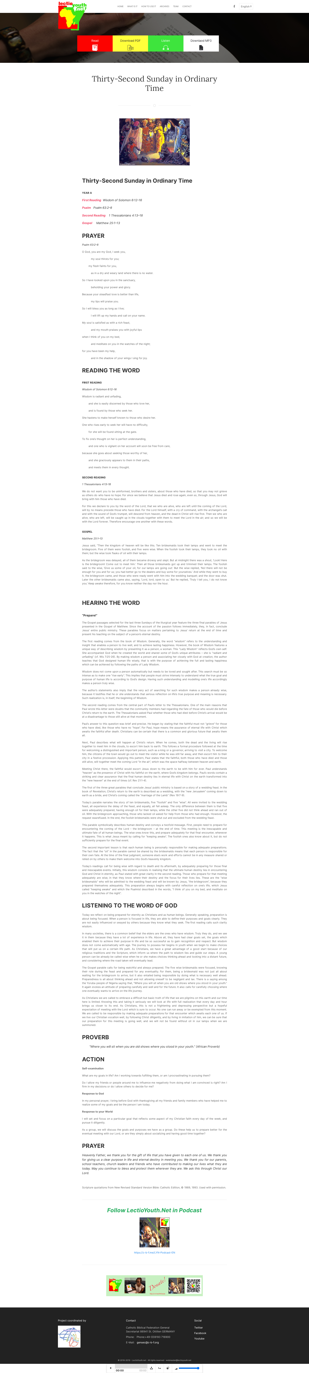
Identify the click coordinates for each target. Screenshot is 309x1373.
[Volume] (187, 1368)
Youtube (199, 1338)
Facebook (200, 1333)
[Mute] (168, 1368)
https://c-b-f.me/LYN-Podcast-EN (154, 1252)
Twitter (198, 1327)
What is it (132, 6)
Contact (187, 6)
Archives (164, 6)
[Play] (111, 1368)
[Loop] (160, 1368)
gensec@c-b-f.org (148, 1342)
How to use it (148, 6)
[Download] (151, 1368)
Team (175, 6)
